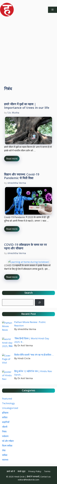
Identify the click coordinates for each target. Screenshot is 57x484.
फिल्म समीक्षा (7, 445)
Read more (11, 158)
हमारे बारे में (11, 471)
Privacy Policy (34, 471)
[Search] (39, 302)
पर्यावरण (5, 436)
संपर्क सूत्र (21, 471)
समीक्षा (4, 455)
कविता (4, 417)
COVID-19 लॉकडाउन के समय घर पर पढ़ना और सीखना (25, 246)
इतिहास (5, 412)
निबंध (4, 431)
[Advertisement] (28, 49)
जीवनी (4, 426)
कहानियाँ (5, 422)
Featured (7, 398)
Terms (47, 471)
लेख (3, 450)
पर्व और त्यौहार (8, 440)
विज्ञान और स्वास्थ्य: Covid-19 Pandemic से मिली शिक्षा (21, 176)
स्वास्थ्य (5, 459)
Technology (8, 403)
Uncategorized (10, 408)
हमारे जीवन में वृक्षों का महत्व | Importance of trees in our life (26, 106)
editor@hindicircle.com (28, 479)
